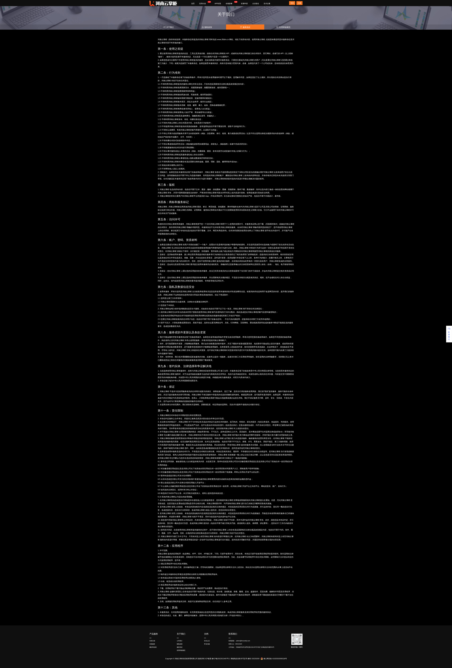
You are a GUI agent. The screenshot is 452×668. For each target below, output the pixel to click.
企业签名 (255, 3)
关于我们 (170, 27)
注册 (299, 3)
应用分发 (202, 3)
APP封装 (218, 3)
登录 (292, 3)
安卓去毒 (267, 3)
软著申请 (244, 3)
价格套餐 (229, 3)
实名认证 (207, 641)
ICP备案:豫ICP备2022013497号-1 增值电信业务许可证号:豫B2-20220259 (232, 659)
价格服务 (152, 644)
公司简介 (179, 641)
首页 (193, 3)
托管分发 (152, 641)
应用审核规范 (284, 27)
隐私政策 (208, 27)
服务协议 (246, 27)
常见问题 (207, 644)
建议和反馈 (153, 647)
